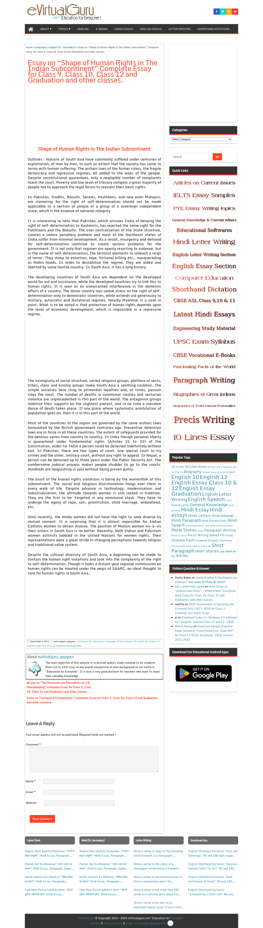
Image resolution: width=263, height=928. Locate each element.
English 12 (154, 641)
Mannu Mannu (184, 626)
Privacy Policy (113, 923)
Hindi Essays (124, 29)
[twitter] (223, 11)
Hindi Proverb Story (214, 520)
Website (31, 803)
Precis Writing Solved (203, 535)
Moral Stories (184, 530)
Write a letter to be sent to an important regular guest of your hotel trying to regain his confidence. (157, 904)
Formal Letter (180, 505)
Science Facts (183, 540)
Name (31, 781)
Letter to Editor (224, 525)
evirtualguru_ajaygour (56, 657)
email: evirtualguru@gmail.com (146, 923)
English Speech (206, 499)
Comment (33, 744)
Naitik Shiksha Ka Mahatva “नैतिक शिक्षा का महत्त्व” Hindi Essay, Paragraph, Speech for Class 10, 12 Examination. (49, 879)
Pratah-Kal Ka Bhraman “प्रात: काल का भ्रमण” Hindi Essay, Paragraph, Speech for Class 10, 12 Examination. (49, 866)
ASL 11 (179, 472)
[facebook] (217, 11)
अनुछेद (222, 551)
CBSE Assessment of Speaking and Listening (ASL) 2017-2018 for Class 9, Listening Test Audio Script (204, 608)
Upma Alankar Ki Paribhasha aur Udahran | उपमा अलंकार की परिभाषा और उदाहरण (206, 579)
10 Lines (177, 466)
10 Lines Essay (196, 466)
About (44, 29)
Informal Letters (195, 525)
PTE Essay (226, 535)
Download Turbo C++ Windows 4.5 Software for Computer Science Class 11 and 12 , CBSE (206, 619)
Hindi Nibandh (223, 515)
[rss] (229, 11)
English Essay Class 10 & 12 (41, 646)
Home (29, 47)
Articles (212, 467)
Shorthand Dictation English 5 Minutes (191, 546)
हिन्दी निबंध (182, 555)
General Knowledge (209, 504)
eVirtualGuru (86, 918)
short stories (207, 551)
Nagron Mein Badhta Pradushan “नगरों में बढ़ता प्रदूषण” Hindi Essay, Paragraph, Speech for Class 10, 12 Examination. (49, 853)
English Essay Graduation (69, 646)
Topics (63, 29)
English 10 (142, 641)
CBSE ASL (83, 29)
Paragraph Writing (220, 530)
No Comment (127, 641)
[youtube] (235, 11)
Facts (229, 500)
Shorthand (225, 540)
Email (30, 792)
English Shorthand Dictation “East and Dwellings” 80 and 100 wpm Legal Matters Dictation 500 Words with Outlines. (213, 853)
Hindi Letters (199, 515)
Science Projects (207, 540)
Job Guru (210, 525)
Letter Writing (179, 29)
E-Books (102, 29)
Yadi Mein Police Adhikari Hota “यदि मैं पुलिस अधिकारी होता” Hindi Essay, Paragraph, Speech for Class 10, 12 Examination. (48, 892)
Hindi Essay (195, 509)
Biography (192, 471)
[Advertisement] (94, 115)
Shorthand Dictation (213, 29)
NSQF (200, 530)
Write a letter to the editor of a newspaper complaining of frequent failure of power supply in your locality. (156, 866)
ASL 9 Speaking (224, 467)
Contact (95, 923)
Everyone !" (177, 918)
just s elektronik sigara (189, 586)
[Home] (31, 28)
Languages (41, 47)
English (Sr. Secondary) (62, 47)
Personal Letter (179, 535)
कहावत (228, 551)
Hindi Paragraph (186, 520)
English (230, 472)
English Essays (151, 29)
